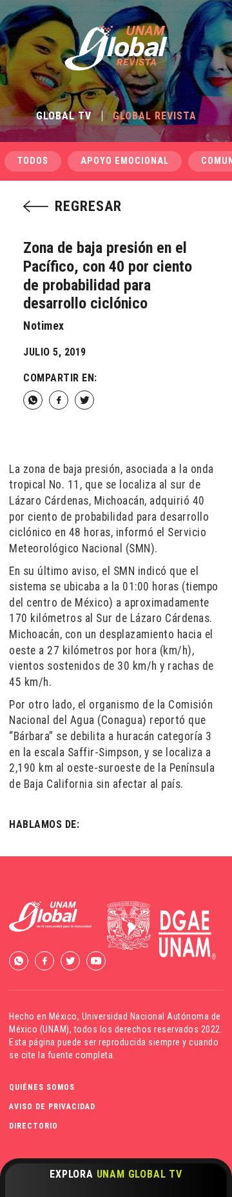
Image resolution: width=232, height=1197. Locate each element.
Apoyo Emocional (125, 161)
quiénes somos (42, 1087)
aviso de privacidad (52, 1106)
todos (32, 161)
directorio (33, 1126)
